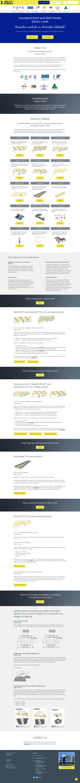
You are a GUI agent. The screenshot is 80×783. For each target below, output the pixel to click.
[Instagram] (40, 777)
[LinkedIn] (37, 777)
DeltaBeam (34, 357)
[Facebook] (34, 777)
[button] (21, 11)
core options (41, 347)
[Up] (76, 779)
